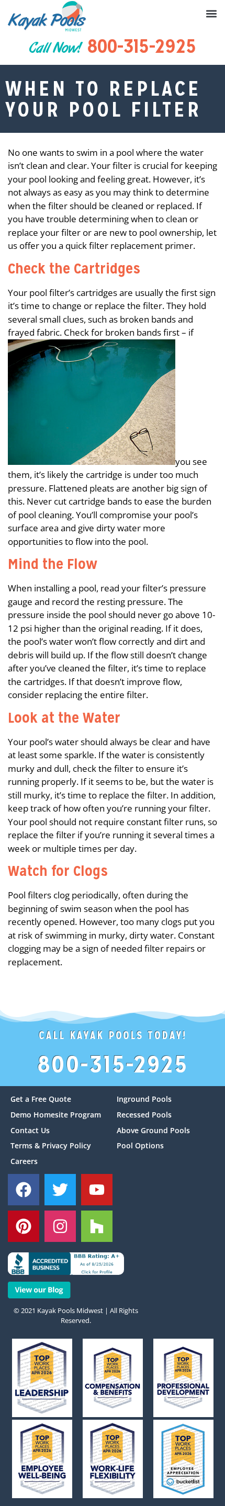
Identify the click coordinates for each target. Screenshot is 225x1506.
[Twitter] (60, 1189)
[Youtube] (97, 1189)
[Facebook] (23, 1189)
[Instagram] (60, 1226)
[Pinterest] (23, 1226)
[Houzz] (97, 1226)
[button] (211, 13)
